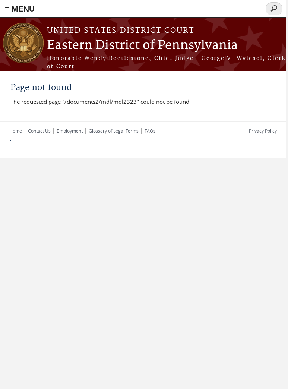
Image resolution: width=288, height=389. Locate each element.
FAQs (150, 131)
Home (15, 131)
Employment (70, 131)
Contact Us (39, 131)
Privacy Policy (263, 131)
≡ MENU (20, 8)
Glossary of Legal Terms (114, 131)
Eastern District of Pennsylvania (142, 45)
